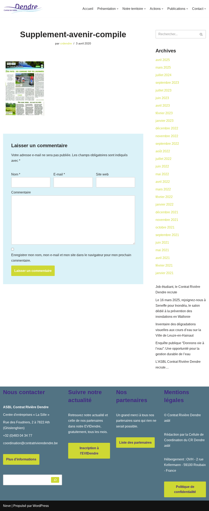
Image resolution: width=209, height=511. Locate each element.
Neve (7, 506)
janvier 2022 (164, 204)
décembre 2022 (167, 128)
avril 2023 (163, 105)
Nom (15, 174)
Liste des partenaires (135, 442)
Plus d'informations (21, 459)
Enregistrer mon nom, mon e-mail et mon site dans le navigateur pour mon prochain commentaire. (71, 257)
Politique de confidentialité (185, 489)
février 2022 (164, 197)
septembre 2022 (167, 143)
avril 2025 (163, 60)
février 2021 (164, 265)
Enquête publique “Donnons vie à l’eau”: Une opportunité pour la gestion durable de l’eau (180, 348)
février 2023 (164, 113)
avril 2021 (163, 258)
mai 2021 (162, 250)
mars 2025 (163, 67)
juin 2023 (162, 98)
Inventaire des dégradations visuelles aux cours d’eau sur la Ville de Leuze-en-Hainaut (178, 329)
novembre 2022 (167, 136)
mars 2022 (163, 189)
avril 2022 (163, 181)
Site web (102, 174)
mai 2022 (162, 174)
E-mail (59, 174)
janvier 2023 (164, 120)
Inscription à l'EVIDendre (89, 450)
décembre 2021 (167, 212)
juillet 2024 (163, 75)
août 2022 (163, 151)
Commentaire (21, 192)
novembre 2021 (167, 220)
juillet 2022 (163, 159)
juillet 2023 (163, 90)
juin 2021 (162, 242)
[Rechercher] (201, 34)
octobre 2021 (165, 227)
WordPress (41, 506)
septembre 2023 (167, 82)
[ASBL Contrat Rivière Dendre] (23, 9)
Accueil (87, 8)
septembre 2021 (167, 235)
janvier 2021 (164, 273)
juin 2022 (162, 166)
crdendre (66, 43)
